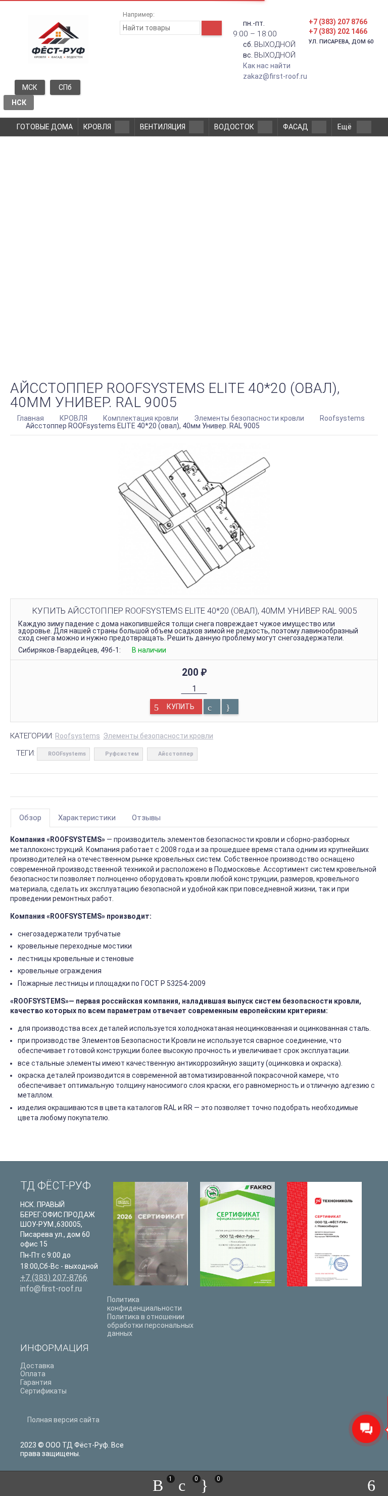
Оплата (32, 1374)
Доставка (37, 1366)
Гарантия (36, 1382)
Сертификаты (43, 1391)
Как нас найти (266, 66)
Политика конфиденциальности (144, 1303)
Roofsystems (77, 736)
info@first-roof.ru (51, 1288)
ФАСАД (295, 127)
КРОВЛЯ (97, 127)
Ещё (345, 127)
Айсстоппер (175, 754)
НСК (19, 102)
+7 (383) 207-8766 (53, 1277)
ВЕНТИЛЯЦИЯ (162, 127)
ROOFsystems (67, 754)
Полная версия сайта (63, 1420)
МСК (29, 87)
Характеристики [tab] (87, 817)
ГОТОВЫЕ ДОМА (45, 127)
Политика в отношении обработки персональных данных (150, 1325)
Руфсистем (122, 754)
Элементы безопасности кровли (158, 736)
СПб (65, 87)
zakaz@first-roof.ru (275, 76)
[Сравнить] (212, 706)
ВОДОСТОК (234, 127)
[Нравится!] (230, 706)
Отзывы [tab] (146, 817)
